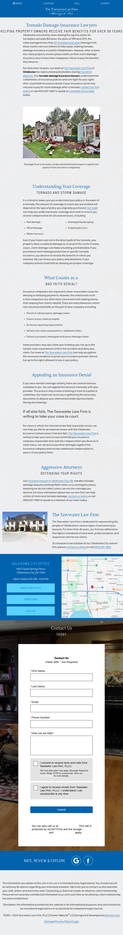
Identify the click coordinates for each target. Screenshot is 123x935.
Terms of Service (64, 832)
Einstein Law (112, 915)
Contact (105, 3)
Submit (61, 809)
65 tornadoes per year (67, 43)
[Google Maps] (76, 860)
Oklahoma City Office (31, 563)
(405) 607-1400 (102, 547)
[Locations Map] (92, 587)
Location (48, 3)
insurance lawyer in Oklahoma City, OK (50, 481)
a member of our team (81, 91)
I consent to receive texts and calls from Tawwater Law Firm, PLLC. (64, 769)
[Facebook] (88, 860)
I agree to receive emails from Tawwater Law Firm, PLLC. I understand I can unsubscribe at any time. (64, 790)
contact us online (78, 496)
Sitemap (49, 921)
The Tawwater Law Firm (78, 68)
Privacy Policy (46, 776)
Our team (92, 208)
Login (76, 921)
